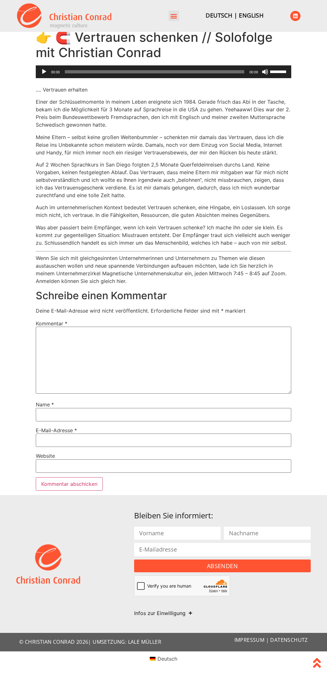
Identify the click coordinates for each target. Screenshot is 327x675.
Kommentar (51, 323)
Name (45, 404)
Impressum (249, 639)
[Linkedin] (295, 16)
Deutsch (219, 15)
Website (45, 455)
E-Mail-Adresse (56, 430)
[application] (163, 71)
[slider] (279, 71)
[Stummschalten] (265, 72)
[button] (174, 16)
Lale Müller (144, 641)
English (251, 15)
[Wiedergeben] (44, 72)
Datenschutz (289, 639)
